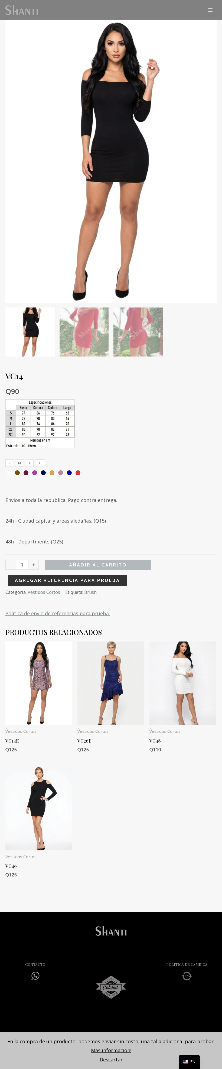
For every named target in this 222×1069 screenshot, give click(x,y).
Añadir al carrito (98, 565)
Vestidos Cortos (44, 592)
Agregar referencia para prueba (67, 580)
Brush (90, 592)
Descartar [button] (111, 1059)
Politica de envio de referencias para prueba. (57, 613)
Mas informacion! (111, 1050)
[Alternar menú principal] (210, 10)
